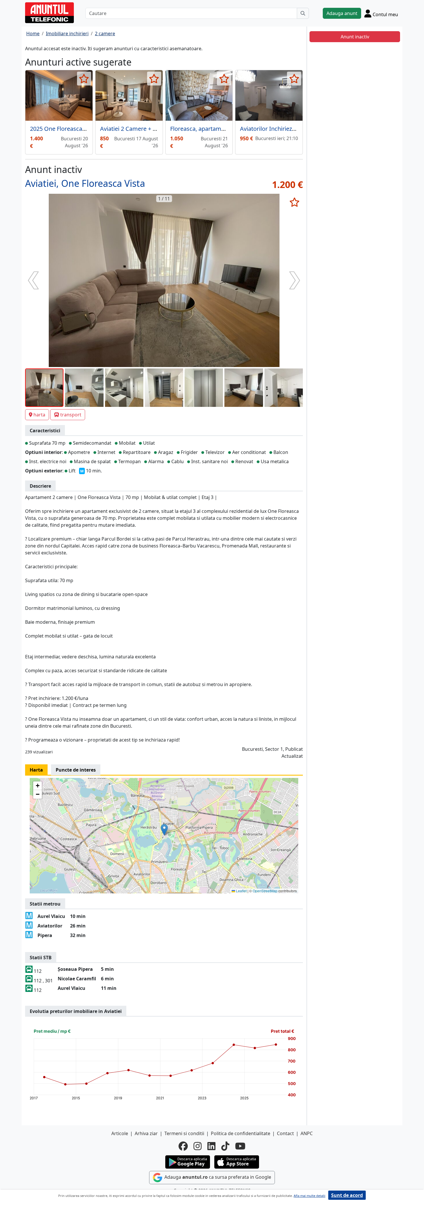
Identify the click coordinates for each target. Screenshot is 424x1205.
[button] (164, 830)
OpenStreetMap (265, 890)
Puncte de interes (76, 770)
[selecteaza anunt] (84, 78)
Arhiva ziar (146, 1133)
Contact (285, 1133)
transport (70, 414)
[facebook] (183, 1146)
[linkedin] (211, 1146)
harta (39, 414)
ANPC (307, 1133)
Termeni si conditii (184, 1133)
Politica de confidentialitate (240, 1133)
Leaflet (241, 890)
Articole (119, 1133)
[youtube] (240, 1146)
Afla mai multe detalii (309, 1195)
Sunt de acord (347, 1195)
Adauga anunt (342, 13)
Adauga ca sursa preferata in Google (217, 1177)
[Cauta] (303, 13)
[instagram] (198, 1146)
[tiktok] (225, 1146)
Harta (36, 770)
